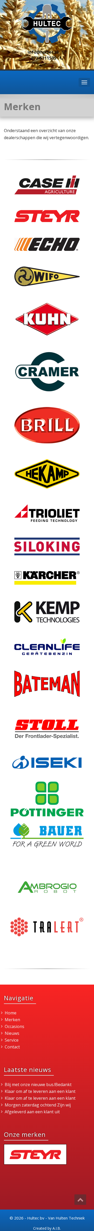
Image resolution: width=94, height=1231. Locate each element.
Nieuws (12, 1033)
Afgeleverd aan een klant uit (32, 1112)
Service (12, 1040)
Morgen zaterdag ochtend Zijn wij (38, 1105)
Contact (12, 1047)
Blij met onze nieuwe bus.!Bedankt (38, 1084)
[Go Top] (80, 1199)
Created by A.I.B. (47, 1228)
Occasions (14, 1026)
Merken (12, 1020)
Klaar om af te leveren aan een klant (40, 1091)
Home (10, 1013)
